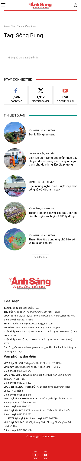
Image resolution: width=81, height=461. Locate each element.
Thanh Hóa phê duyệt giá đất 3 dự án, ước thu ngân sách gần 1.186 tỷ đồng (53, 214)
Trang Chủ (9, 26)
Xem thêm (39, 257)
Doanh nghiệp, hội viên (41, 153)
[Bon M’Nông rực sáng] (15, 133)
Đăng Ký (65, 88)
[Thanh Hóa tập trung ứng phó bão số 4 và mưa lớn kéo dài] (15, 239)
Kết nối (40, 88)
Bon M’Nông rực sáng (42, 134)
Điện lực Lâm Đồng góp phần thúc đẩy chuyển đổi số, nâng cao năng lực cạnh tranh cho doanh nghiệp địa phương (53, 161)
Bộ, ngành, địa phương (42, 130)
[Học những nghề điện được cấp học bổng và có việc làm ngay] (15, 186)
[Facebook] (35, 455)
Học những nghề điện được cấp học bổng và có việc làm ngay (53, 187)
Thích (15, 88)
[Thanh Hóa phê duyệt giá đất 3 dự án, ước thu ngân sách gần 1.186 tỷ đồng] (15, 213)
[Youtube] (45, 455)
